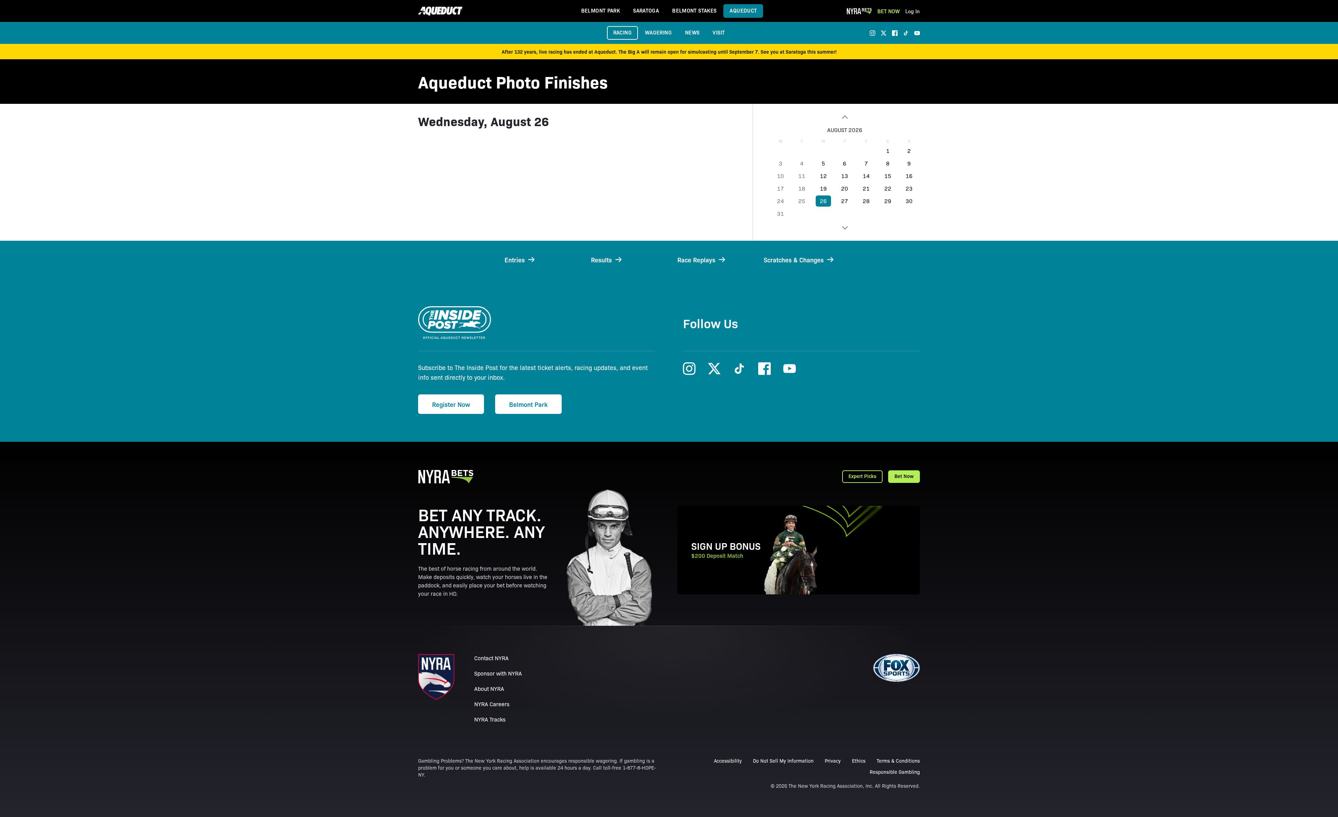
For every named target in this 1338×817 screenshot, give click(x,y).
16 (909, 175)
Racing (622, 32)
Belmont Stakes (694, 10)
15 (887, 175)
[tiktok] (906, 33)
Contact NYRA (491, 658)
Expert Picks (862, 476)
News (692, 32)
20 (844, 188)
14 (866, 175)
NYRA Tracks (490, 719)
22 (887, 188)
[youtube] (917, 33)
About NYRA (489, 688)
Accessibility (728, 760)
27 (844, 201)
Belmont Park (600, 10)
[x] (883, 33)
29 (887, 201)
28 (866, 201)
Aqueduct (743, 10)
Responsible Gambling (895, 772)
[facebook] (895, 33)
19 (823, 188)
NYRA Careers (491, 704)
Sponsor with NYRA (498, 673)
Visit (719, 32)
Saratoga (646, 10)
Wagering (658, 32)
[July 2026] (845, 117)
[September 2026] (845, 228)
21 (866, 188)
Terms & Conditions (898, 760)
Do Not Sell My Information (783, 760)
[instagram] (872, 33)
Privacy (833, 760)
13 (844, 175)
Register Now (451, 404)
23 (909, 188)
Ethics (859, 760)
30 (909, 201)
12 (823, 175)
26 (823, 201)
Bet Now (888, 11)
